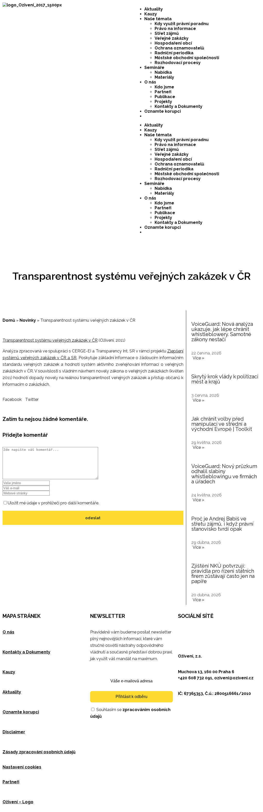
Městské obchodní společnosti (187, 57)
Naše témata (158, 18)
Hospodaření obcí (173, 43)
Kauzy (150, 14)
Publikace (165, 96)
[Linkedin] (212, 631)
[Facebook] (184, 631)
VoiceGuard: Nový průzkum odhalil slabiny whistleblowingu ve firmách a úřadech (224, 474)
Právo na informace (175, 28)
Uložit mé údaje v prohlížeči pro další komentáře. (53, 503)
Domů (9, 320)
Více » (198, 358)
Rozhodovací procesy (178, 62)
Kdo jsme (164, 87)
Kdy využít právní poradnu (182, 23)
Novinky (28, 320)
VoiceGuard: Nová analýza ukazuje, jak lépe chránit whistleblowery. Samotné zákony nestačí (222, 331)
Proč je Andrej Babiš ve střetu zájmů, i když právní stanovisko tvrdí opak (222, 524)
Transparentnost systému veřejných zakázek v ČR (50, 340)
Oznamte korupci (162, 111)
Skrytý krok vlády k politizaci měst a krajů (224, 379)
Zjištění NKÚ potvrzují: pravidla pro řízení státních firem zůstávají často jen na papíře (223, 573)
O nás (150, 82)
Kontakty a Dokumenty (178, 106)
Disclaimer (14, 732)
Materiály (164, 77)
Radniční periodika (174, 52)
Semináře (154, 67)
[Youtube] (226, 631)
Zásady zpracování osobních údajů (39, 751)
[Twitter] (198, 631)
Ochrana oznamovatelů (179, 48)
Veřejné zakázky (172, 38)
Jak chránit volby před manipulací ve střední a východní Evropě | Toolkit (221, 424)
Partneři (163, 91)
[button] (12, 399)
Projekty (163, 101)
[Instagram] (239, 631)
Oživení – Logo (18, 801)
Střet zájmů (167, 33)
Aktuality (153, 9)
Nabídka (163, 72)
